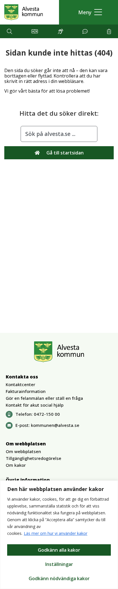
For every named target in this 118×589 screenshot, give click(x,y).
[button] (89, 12)
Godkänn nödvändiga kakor (59, 578)
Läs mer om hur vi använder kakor (55, 533)
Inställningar (59, 564)
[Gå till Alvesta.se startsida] (23, 12)
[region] (59, 534)
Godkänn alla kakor (59, 550)
